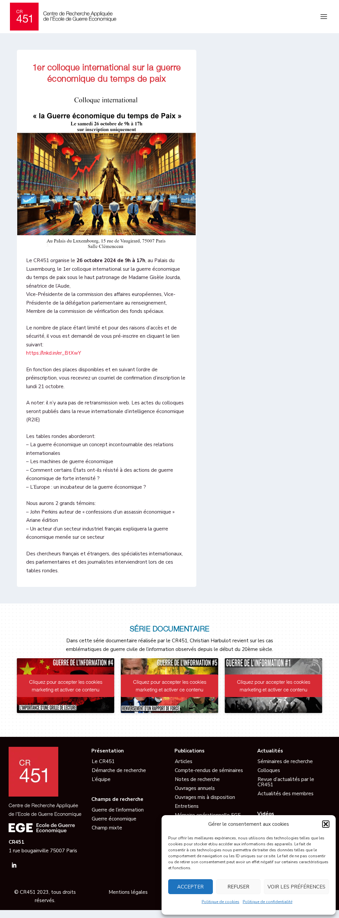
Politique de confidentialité (267, 901)
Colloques (269, 770)
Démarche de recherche (119, 770)
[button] (325, 824)
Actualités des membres (286, 793)
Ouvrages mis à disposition (205, 797)
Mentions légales (128, 892)
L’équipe (101, 779)
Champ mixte (107, 827)
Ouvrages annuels (195, 788)
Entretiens (187, 806)
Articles (183, 761)
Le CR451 (103, 761)
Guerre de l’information (118, 810)
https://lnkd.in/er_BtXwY (53, 353)
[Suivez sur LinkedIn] (14, 865)
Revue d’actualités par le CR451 (286, 782)
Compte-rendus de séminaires (209, 770)
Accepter (190, 886)
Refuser (238, 886)
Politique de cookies (220, 901)
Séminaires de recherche (285, 761)
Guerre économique (114, 818)
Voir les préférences (296, 886)
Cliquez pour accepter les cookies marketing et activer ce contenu (65, 685)
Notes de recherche (197, 779)
